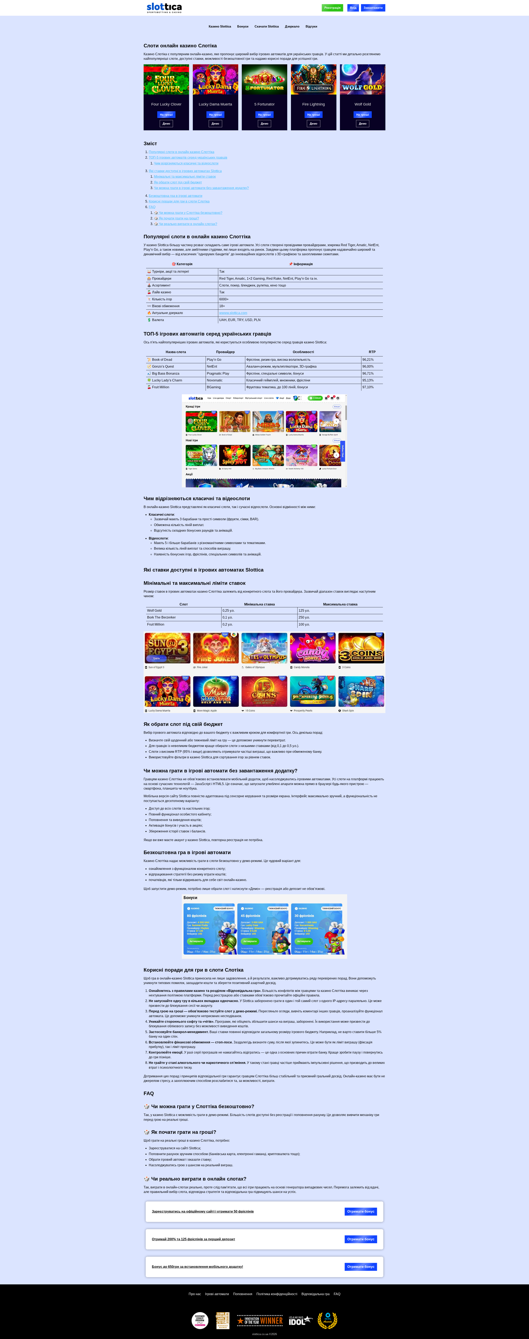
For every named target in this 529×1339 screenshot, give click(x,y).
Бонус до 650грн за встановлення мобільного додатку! (197, 1266)
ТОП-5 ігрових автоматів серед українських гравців (188, 157)
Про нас (195, 1294)
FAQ (152, 207)
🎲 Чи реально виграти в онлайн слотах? (185, 224)
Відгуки (311, 26)
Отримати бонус (360, 1211)
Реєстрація (332, 7)
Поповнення (242, 1294)
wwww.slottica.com (233, 313)
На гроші (166, 114)
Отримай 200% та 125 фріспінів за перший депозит (193, 1239)
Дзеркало (292, 26)
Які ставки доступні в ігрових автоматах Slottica (185, 171)
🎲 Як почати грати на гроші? (176, 218)
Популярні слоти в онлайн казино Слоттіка (181, 152)
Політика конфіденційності (276, 1294)
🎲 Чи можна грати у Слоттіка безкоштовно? (188, 213)
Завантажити (373, 7)
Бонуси (242, 26)
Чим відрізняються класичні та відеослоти (186, 163)
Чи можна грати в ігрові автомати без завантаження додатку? (201, 188)
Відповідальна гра (315, 1294)
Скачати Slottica (267, 26)
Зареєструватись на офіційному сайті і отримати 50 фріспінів (203, 1211)
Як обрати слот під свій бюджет (178, 182)
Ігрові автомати (217, 1294)
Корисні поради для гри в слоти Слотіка (179, 201)
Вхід (353, 7)
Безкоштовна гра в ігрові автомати (175, 196)
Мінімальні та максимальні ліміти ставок (185, 176)
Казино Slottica (220, 26)
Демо (166, 123)
